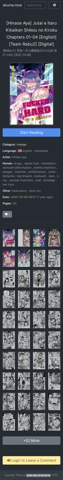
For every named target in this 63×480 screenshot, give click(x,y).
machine (20, 171)
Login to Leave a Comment (33, 460)
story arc (35, 190)
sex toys (8, 184)
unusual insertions (21, 180)
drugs (18, 163)
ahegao (7, 171)
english (27, 150)
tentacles (9, 176)
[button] (54, 5)
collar (52, 171)
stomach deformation (17, 167)
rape (51, 176)
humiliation (48, 163)
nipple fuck (31, 163)
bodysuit (40, 176)
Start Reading (31, 132)
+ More (31, 440)
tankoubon (19, 190)
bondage (49, 180)
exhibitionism (37, 171)
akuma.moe (12, 5)
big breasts (24, 176)
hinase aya (19, 157)
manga (21, 144)
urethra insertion (44, 167)
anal (38, 180)
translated (41, 150)
